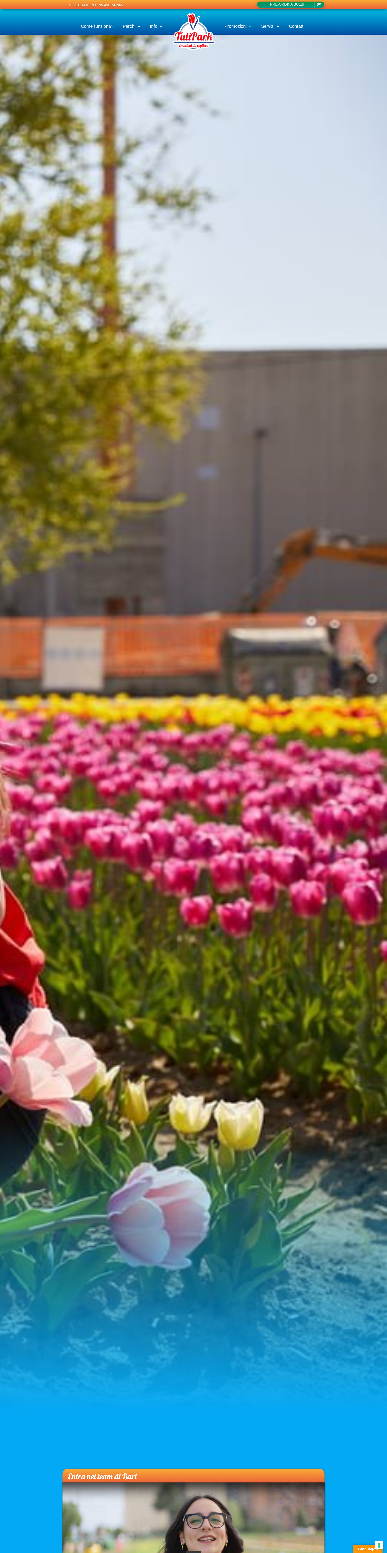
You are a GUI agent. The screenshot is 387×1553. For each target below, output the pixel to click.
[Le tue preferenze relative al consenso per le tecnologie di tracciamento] (379, 1545)
